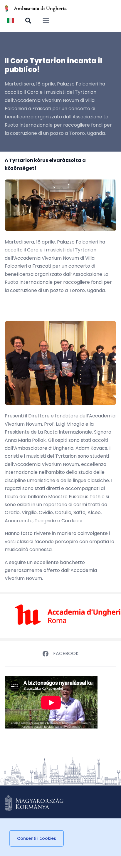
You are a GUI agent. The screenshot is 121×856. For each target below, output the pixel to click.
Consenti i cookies (36, 838)
